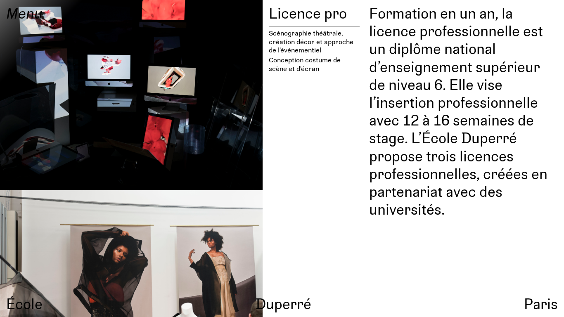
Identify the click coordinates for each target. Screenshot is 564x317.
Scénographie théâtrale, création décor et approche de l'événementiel (311, 41)
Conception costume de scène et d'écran (305, 63)
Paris (541, 303)
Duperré (283, 303)
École (24, 303)
